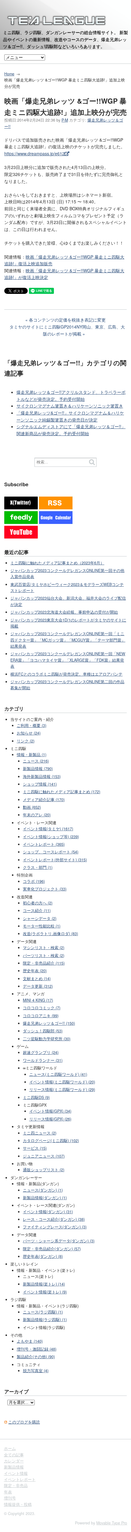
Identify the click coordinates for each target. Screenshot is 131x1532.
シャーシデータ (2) (39, 918)
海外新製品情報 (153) (42, 776)
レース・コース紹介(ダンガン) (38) (54, 1219)
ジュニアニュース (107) (44, 1156)
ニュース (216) (36, 761)
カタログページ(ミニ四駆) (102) (51, 1140)
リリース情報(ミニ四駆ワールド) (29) (62, 1089)
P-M (65, 120)
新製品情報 (14, 1467)
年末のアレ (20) (37, 815)
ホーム (10, 1448)
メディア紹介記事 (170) (44, 799)
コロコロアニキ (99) (40, 1015)
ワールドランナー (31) (42, 1060)
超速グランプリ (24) (40, 1052)
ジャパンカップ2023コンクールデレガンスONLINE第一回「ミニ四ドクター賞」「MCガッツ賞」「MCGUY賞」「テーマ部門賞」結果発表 (67, 640)
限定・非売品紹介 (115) (44, 963)
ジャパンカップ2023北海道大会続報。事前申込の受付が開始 (64, 612)
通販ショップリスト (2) (43, 1169)
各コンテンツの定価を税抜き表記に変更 (67, 320)
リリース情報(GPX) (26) (50, 1119)
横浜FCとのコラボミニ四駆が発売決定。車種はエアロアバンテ (66, 674)
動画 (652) (32, 807)
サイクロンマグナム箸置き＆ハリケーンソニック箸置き (69, 406)
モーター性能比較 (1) (41, 926)
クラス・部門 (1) (37, 867)
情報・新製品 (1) (31, 754)
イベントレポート (20, 1479)
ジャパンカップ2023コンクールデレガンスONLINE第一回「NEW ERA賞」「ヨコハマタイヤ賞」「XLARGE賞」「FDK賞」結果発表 (67, 660)
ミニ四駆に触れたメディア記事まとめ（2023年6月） (57, 563)
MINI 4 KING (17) (38, 1000)
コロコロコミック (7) (41, 1007)
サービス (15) (35, 1148)
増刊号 (10, 1498)
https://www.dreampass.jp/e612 (34, 153)
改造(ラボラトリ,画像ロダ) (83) (50, 933)
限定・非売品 (16, 1485)
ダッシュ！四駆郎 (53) (42, 1031)
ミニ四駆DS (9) (36, 1097)
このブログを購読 (24, 1422)
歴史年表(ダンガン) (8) (43, 1256)
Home (9, 74)
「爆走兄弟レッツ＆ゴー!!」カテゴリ (58, 362)
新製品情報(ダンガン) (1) (45, 1197)
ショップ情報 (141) (40, 784)
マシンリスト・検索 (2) (43, 947)
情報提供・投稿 (18, 1504)
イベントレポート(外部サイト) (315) (55, 859)
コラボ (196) (34, 881)
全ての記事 (14, 1455)
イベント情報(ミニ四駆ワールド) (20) (62, 1082)
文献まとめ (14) (37, 978)
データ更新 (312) (38, 986)
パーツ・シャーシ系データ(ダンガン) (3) (58, 1241)
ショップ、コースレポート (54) (50, 852)
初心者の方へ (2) (37, 903)
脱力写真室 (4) (35, 1370)
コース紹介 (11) (37, 910)
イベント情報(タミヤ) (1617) (48, 828)
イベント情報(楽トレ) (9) (45, 1292)
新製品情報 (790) (38, 768)
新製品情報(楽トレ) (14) (44, 1284)
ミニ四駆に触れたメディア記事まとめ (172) (61, 791)
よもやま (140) (30, 1341)
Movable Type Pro (111, 1523)
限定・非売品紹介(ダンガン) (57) (52, 1248)
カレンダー (14, 1461)
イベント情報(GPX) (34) (50, 1111)
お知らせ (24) (29, 733)
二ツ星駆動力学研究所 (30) (46, 1038)
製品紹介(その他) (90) (36, 1356)
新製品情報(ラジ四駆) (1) (45, 1319)
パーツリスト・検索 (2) (43, 955)
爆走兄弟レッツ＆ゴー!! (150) (49, 1023)
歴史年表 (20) (35, 970)
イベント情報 (16, 1473)
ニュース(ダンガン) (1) (43, 1190)
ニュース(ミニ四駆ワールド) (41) (58, 1074)
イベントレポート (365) (44, 844)
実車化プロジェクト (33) (44, 889)
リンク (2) (25, 741)
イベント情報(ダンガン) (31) (48, 1211)
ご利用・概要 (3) (31, 725)
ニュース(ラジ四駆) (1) (43, 1312)
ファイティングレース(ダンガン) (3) (55, 1227)
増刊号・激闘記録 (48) (36, 1349)
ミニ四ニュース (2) (39, 1133)
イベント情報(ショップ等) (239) (51, 836)
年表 (8, 1492)
